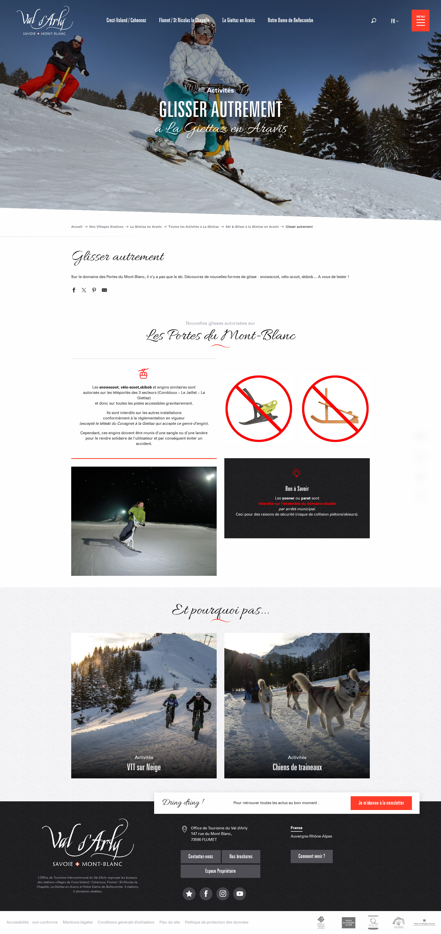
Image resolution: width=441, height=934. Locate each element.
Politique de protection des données (216, 922)
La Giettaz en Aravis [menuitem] (238, 20)
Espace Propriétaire (220, 871)
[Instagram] (222, 896)
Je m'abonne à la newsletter (381, 803)
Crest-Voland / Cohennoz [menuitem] (126, 20)
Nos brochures (241, 856)
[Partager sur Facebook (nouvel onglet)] (73, 291)
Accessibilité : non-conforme (32, 922)
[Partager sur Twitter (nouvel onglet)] (84, 291)
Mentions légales (78, 922)
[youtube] (239, 896)
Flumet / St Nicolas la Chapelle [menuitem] (184, 20)
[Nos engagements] (347, 922)
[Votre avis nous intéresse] (189, 896)
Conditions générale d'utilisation (126, 922)
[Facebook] (206, 896)
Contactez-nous (200, 856)
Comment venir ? (311, 856)
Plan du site (170, 922)
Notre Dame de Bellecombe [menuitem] (290, 20)
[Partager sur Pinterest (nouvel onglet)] (94, 291)
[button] (373, 20)
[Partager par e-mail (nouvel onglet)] (104, 291)
